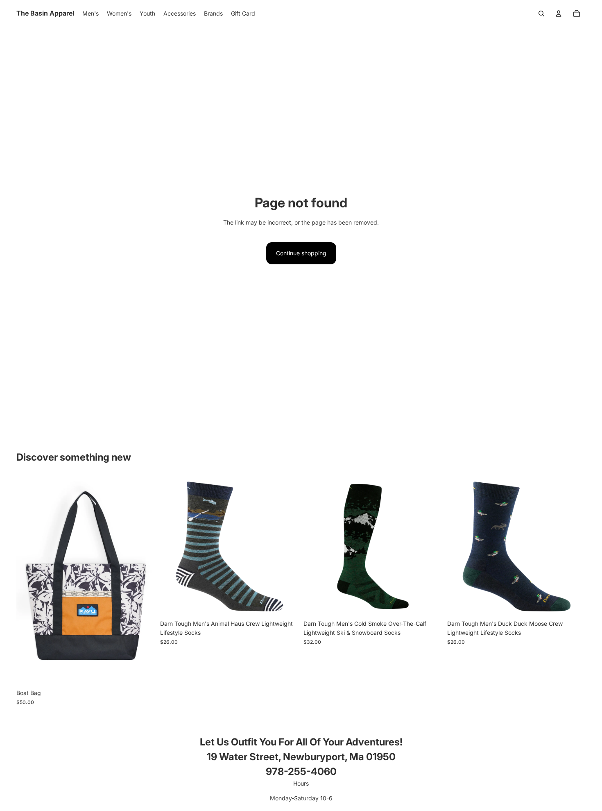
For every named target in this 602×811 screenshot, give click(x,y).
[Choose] (142, 673)
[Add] (285, 603)
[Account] (559, 14)
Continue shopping (301, 253)
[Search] (541, 14)
